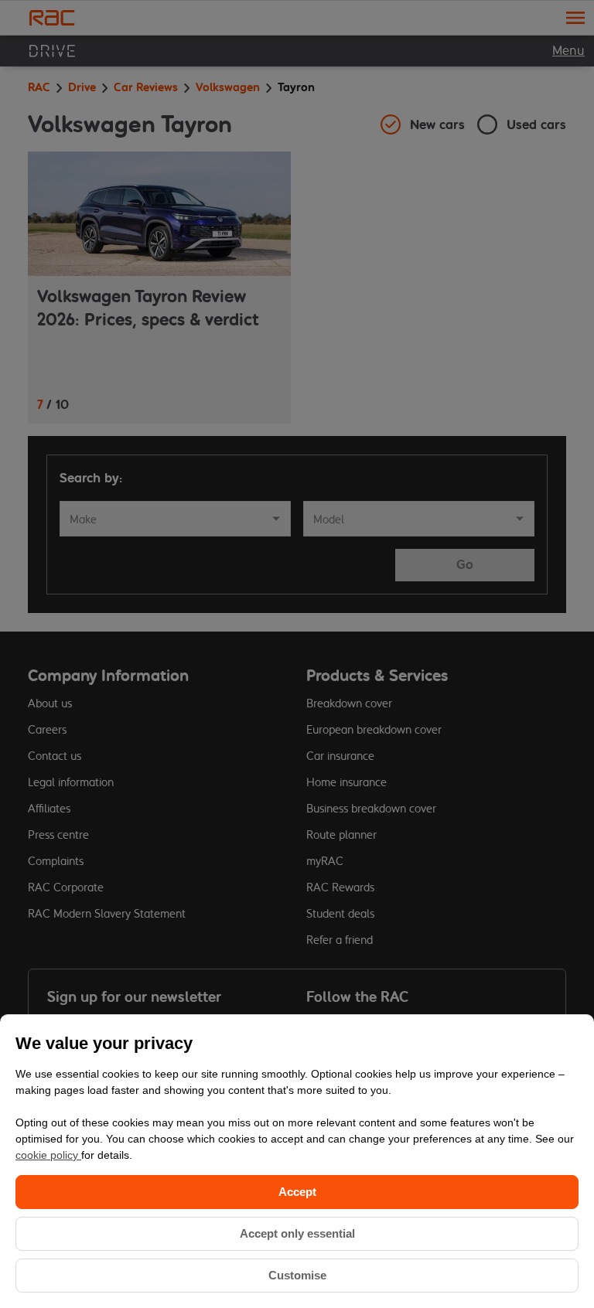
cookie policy (48, 1155)
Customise (297, 1275)
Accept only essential (297, 1233)
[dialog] (297, 1161)
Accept (297, 1191)
